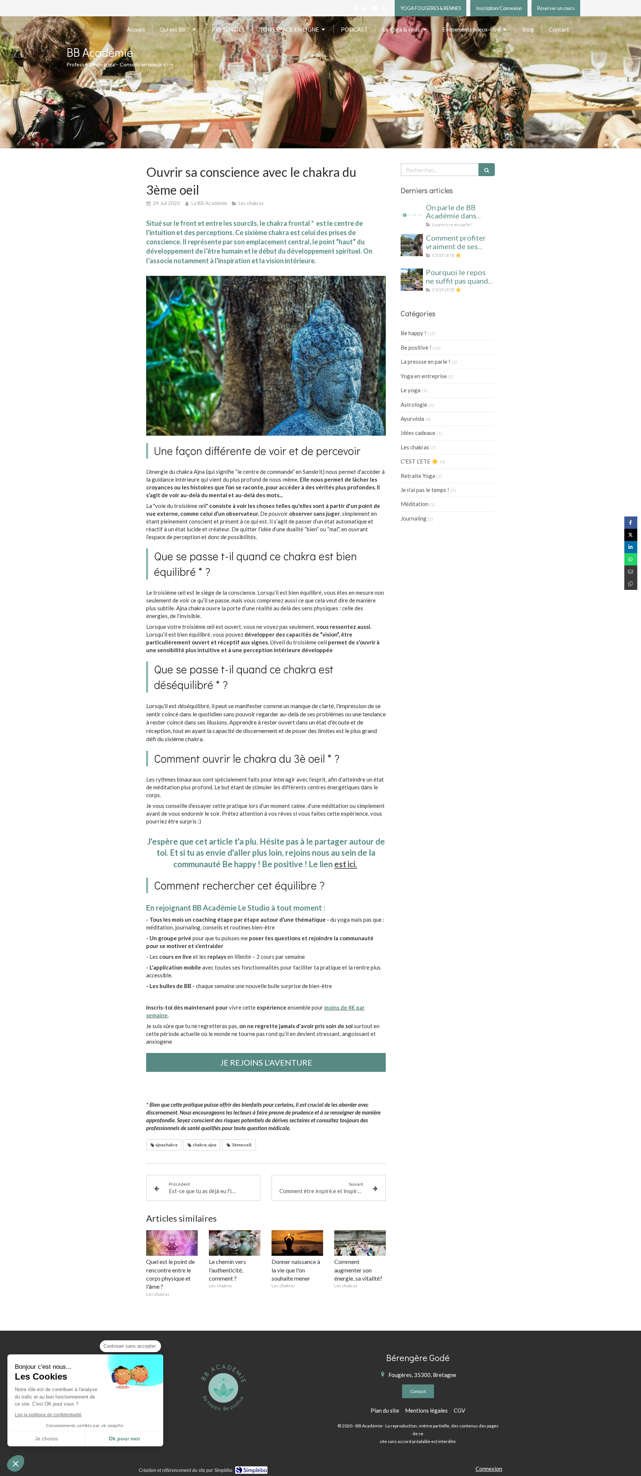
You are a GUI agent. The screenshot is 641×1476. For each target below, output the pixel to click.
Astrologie (414, 404)
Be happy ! (413, 333)
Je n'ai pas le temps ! (425, 489)
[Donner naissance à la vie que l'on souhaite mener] (297, 1243)
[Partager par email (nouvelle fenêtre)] (630, 571)
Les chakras (415, 447)
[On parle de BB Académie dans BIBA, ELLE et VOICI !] (412, 215)
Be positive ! (416, 347)
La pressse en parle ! (425, 361)
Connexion (489, 1468)
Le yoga (410, 390)
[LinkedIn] (364, 10)
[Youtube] (374, 10)
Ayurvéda (412, 418)
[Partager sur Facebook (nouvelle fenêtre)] (630, 522)
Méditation (414, 504)
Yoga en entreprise (424, 376)
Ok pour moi (124, 1439)
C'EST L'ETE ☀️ (419, 461)
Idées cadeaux (418, 432)
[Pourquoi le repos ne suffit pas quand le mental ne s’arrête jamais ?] (412, 279)
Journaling (414, 518)
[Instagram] (384, 10)
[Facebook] (355, 10)
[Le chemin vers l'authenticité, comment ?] (234, 1243)
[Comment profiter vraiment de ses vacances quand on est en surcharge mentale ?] (412, 245)
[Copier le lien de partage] (630, 584)
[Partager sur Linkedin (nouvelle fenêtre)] (630, 547)
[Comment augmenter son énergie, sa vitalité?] (360, 1243)
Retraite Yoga (418, 475)
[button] (15, 1463)
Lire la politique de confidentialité (48, 1414)
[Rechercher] (487, 169)
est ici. (345, 864)
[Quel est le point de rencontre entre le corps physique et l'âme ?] (172, 1243)
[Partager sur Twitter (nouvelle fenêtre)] (630, 535)
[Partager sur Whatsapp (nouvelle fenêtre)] (630, 559)
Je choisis (46, 1439)
